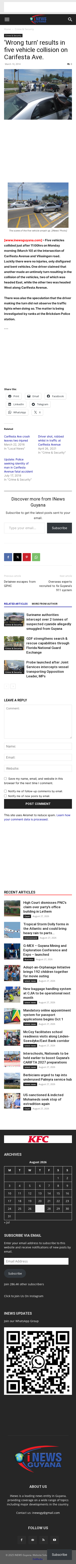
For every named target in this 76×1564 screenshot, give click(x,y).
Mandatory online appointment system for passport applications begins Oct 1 (47, 1014)
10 (9, 1193)
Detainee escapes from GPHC (20, 584)
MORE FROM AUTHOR (45, 603)
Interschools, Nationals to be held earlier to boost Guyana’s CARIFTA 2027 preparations (46, 1057)
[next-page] (13, 686)
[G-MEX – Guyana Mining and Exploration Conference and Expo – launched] (12, 951)
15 (58, 1193)
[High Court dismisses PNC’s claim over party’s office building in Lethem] (12, 908)
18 (19, 1201)
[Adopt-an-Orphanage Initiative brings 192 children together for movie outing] (12, 973)
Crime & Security (24, 29)
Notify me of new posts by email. (29, 796)
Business (29, 959)
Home (7, 29)
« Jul (7, 1222)
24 (9, 1209)
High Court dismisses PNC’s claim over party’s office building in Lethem (44, 907)
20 (40, 1201)
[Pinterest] (27, 557)
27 (40, 1209)
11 (19, 1193)
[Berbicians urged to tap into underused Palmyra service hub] (12, 1081)
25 (19, 1209)
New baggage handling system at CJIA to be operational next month (47, 993)
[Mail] (33, 1540)
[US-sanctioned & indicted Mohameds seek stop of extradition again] (12, 1101)
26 (29, 1209)
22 (58, 1201)
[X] (17, 557)
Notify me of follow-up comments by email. (35, 791)
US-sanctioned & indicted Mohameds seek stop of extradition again (43, 1099)
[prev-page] (6, 686)
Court (27, 916)
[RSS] (44, 1540)
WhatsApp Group (27, 1321)
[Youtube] (54, 1540)
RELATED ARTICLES (16, 603)
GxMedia (38, 1559)
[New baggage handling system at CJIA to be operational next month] (12, 995)
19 (29, 1201)
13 (40, 1193)
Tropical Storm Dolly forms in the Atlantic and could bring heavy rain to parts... (46, 928)
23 (67, 1201)
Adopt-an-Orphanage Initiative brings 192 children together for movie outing (46, 971)
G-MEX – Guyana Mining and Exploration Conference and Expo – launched (45, 950)
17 (9, 1201)
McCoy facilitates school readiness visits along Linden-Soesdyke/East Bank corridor (46, 1036)
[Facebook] (8, 557)
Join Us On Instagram (29, 1296)
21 (49, 1201)
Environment (31, 937)
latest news (30, 980)
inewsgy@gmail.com (46, 1513)
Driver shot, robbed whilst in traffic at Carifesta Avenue (51, 440)
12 (29, 1193)
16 (67, 1193)
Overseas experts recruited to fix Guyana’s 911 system (55, 586)
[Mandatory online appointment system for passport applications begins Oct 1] (12, 1016)
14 (49, 1193)
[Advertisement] (40, 7)
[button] (6, 19)
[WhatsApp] (36, 557)
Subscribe (59, 528)
